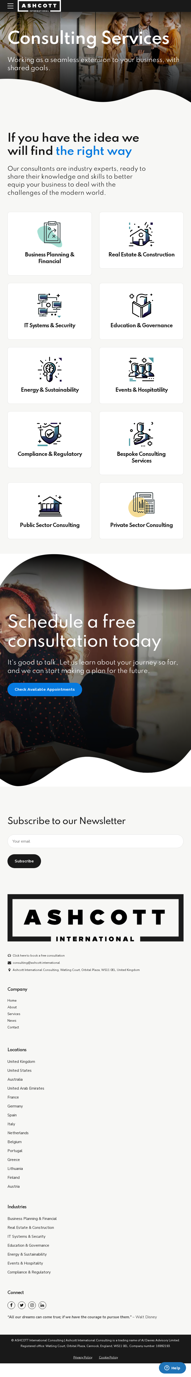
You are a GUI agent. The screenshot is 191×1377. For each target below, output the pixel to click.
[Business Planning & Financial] (49, 234)
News (11, 1020)
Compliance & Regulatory (50, 454)
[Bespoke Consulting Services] (141, 434)
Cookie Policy (108, 1357)
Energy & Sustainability (50, 390)
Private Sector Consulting (141, 525)
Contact (13, 1027)
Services (13, 1014)
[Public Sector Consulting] (49, 505)
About (12, 1007)
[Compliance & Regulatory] (49, 434)
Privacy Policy (82, 1357)
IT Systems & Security (49, 326)
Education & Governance (141, 326)
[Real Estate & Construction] (141, 234)
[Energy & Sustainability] (49, 370)
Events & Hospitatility (141, 390)
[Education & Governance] (141, 305)
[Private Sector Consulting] (141, 505)
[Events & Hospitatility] (141, 370)
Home (12, 1000)
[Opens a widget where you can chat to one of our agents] (172, 1368)
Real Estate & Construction (141, 255)
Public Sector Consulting (50, 525)
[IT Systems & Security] (49, 305)
